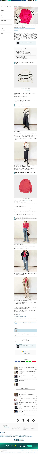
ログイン (2, 12)
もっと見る (25, 414)
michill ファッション (35, 373)
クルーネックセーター (27, 200)
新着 (1, 15)
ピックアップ (2, 36)
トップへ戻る (25, 357)
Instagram (16, 337)
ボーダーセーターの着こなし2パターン (20, 51)
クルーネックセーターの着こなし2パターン (21, 56)
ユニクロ (24, 88)
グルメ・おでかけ (3, 30)
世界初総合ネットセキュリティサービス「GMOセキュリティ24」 (6, 435)
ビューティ (2, 23)
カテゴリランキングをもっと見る (25, 388)
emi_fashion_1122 (35, 369)
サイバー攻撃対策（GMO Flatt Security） (20, 436)
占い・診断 (2, 33)
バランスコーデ (16, 30)
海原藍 (36, 396)
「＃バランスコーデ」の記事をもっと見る (20, 316)
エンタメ (2, 28)
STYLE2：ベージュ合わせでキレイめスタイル (22, 58)
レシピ (1, 25)
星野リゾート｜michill (3, 20)
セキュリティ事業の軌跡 (30, 436)
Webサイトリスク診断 (19, 435)
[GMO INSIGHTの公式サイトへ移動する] (3, 432)
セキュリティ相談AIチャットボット (25, 435)
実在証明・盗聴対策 (2, 436)
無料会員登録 (2, 10)
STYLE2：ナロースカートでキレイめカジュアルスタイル (23, 53)
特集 (1, 18)
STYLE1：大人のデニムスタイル (21, 57)
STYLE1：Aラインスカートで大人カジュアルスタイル (23, 52)
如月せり (36, 400)
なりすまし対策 (26, 436)
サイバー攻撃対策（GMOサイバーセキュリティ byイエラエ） (10, 436)
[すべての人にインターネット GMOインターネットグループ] (33, 0)
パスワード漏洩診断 (15, 435)
